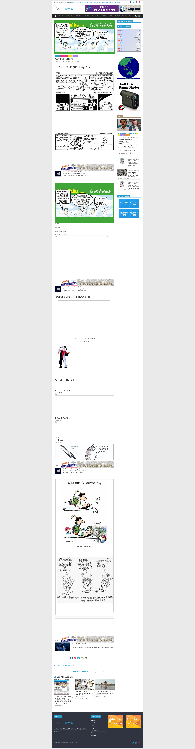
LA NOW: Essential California (64, 665)
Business (103, 16)
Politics (127, 135)
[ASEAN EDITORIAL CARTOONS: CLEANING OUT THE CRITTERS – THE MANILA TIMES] (84, 680)
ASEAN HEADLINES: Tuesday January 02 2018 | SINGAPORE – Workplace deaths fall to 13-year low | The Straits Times (64, 700)
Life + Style (95, 16)
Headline (93, 720)
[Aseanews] (56, 15)
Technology (93, 735)
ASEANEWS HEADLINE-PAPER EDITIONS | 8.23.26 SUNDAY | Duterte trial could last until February (134, 162)
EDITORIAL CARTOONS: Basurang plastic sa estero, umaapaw (94, 672)
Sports (86, 16)
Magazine (117, 16)
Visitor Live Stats (121, 56)
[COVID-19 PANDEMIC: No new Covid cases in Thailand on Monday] (105, 680)
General (127, 133)
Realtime (126, 78)
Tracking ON (131, 78)
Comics (57, 56)
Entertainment (64, 56)
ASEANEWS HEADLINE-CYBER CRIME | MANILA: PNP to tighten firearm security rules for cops (134, 173)
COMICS (78, 61)
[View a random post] (139, 15)
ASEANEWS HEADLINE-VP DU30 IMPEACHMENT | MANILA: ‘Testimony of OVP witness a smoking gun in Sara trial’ (128, 142)
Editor (65, 61)
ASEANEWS (61, 16)
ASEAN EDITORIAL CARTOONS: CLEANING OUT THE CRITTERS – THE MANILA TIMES (84, 694)
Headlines (133, 133)
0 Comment (71, 61)
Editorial (79, 16)
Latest (70, 56)
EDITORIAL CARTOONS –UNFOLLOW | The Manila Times (86, 2)
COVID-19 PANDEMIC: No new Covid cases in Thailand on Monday (105, 693)
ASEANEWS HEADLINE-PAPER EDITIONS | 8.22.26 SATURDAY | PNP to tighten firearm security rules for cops (134, 185)
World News (69, 16)
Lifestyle (75, 56)
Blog (110, 16)
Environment (126, 16)
